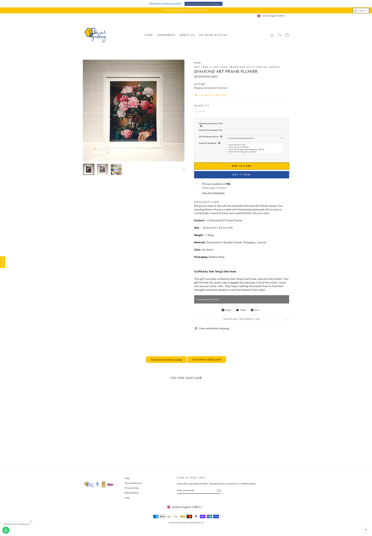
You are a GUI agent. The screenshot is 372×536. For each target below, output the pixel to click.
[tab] (206, 202)
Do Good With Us (213, 34)
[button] (361, 10)
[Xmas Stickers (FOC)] (256, 145)
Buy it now (242, 174)
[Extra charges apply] (221, 136)
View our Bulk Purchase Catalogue (203, 4)
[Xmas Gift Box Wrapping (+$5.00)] (256, 152)
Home (197, 62)
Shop (149, 34)
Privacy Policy (132, 488)
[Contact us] (5, 530)
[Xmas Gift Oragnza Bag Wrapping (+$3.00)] (256, 149)
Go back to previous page (166, 359)
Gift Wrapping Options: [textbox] (213, 136)
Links (127, 497)
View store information (213, 193)
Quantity (202, 105)
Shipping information (241, 319)
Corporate (166, 34)
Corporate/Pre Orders (208, 299)
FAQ (127, 478)
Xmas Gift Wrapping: (213, 143)
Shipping (198, 87)
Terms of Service (133, 483)
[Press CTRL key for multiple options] (219, 143)
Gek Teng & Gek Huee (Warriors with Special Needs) (237, 67)
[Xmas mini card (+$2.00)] (256, 147)
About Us (187, 34)
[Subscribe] (219, 490)
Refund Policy (132, 492)
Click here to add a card (206, 359)
